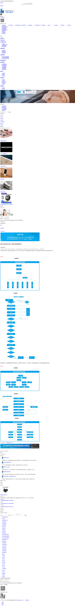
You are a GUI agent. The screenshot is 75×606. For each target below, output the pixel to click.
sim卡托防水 (4, 106)
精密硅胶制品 (4, 45)
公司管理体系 (4, 82)
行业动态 (3, 557)
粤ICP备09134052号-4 (20, 600)
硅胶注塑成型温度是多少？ (7, 462)
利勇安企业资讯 (9, 442)
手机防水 (3, 43)
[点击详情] (2, 499)
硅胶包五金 (4, 50)
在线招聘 (3, 88)
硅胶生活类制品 (4, 544)
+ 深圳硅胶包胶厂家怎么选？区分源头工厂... (7, 506)
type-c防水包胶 (4, 108)
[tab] (37, 38)
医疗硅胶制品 (4, 68)
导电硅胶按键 (4, 67)
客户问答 (3, 558)
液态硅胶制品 (43, 25)
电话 (2, 604)
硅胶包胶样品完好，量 (3, 494)
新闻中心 (49, 25)
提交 (25, 515)
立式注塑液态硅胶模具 (5, 57)
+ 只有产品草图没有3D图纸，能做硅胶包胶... (7, 500)
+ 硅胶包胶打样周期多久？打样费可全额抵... (7, 503)
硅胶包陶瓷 (4, 531)
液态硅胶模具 (30, 25)
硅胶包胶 (3, 110)
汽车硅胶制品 (4, 65)
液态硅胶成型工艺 (37, 25)
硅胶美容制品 (4, 66)
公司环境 (3, 80)
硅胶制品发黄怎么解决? (6, 471)
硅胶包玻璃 (4, 529)
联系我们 (3, 87)
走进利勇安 (56, 25)
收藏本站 (1, 2)
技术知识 (3, 560)
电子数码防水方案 (18, 25)
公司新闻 (3, 73)
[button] (37, 48)
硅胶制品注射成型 (6, 457)
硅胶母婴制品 (4, 542)
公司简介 (3, 79)
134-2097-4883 (2, 17)
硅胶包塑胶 (4, 51)
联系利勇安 (62, 25)
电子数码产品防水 (5, 44)
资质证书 (3, 81)
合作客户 (3, 84)
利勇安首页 (4, 25)
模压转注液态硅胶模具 (5, 56)
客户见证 (3, 83)
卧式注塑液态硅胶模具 (5, 58)
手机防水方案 (11, 25)
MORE (1, 452)
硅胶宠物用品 (4, 69)
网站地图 (1, 5)
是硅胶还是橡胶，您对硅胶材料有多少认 (9, 476)
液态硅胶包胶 (24, 25)
